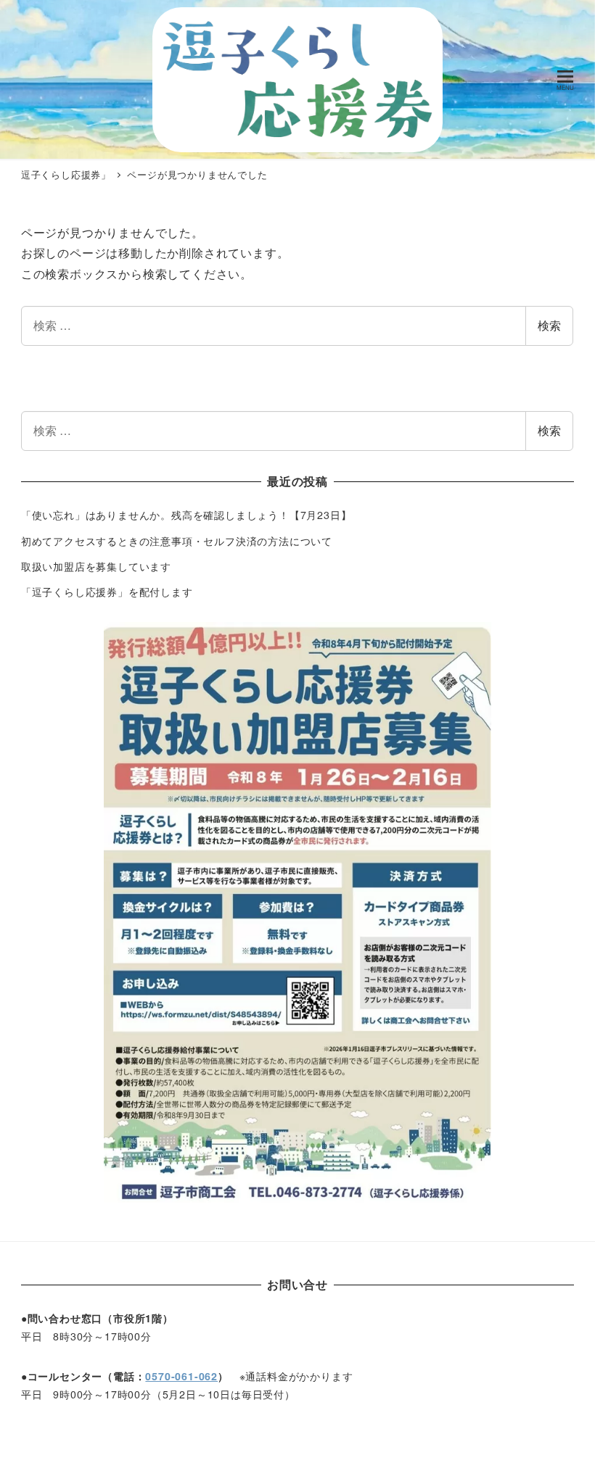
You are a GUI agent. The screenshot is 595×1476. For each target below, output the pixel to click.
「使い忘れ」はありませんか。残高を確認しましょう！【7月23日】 (186, 514)
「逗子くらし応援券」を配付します (107, 591)
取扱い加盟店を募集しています (96, 566)
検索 (549, 325)
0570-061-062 (181, 1376)
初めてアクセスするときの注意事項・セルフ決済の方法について (176, 541)
